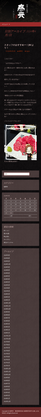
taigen (28, 51)
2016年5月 (7, 389)
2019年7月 (7, 318)
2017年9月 (7, 342)
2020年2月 (7, 297)
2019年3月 (7, 324)
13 (30, 204)
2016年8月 (7, 380)
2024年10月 (7, 264)
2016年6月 (7, 386)
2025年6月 (7, 258)
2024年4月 (7, 279)
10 (15, 204)
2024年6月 (7, 273)
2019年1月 (7, 330)
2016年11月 (7, 371)
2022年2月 (7, 285)
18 (20, 207)
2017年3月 (7, 359)
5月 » (30, 216)
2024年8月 (7, 270)
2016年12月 (7, 368)
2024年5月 (7, 276)
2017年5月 (7, 354)
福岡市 (21, 51)
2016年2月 (7, 395)
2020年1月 (7, 300)
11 (20, 204)
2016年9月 (7, 377)
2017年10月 (7, 339)
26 (25, 210)
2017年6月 (7, 351)
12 (25, 204)
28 (34, 210)
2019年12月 (7, 303)
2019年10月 (7, 309)
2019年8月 (7, 315)
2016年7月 (7, 383)
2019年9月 (7, 312)
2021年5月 (7, 291)
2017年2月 (7, 362)
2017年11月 (7, 336)
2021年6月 (7, 288)
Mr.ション (6, 230)
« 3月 (11, 216)
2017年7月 (7, 348)
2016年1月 (7, 398)
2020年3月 (7, 294)
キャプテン (7, 239)
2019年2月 (7, 327)
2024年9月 (7, 267)
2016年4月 (7, 392)
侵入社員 (6, 233)
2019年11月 (7, 306)
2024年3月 (7, 282)
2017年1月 (7, 365)
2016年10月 (7, 374)
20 (30, 207)
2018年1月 (7, 333)
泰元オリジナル (8, 242)
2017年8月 (7, 345)
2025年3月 (7, 261)
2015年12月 (7, 401)
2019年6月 (7, 321)
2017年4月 (7, 356)
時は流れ (6, 236)
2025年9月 (7, 255)
